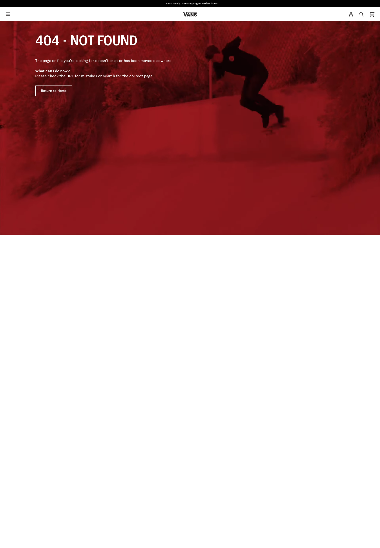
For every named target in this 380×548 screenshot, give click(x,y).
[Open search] (361, 14)
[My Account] (351, 14)
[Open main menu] (8, 14)
